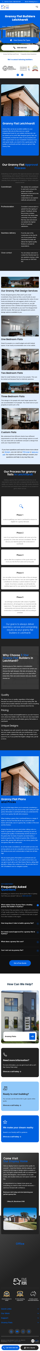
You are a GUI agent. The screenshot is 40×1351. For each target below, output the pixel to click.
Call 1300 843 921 (12, 1348)
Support (4, 1318)
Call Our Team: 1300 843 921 (12, 1)
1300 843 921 (26, 896)
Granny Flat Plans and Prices (11, 54)
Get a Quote (30, 1348)
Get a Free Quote (20, 963)
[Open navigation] (37, 7)
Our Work (5, 1313)
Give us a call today (11, 1071)
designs (7, 452)
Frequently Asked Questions (28, 54)
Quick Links (6, 1309)
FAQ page (26, 452)
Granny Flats (6, 1322)
